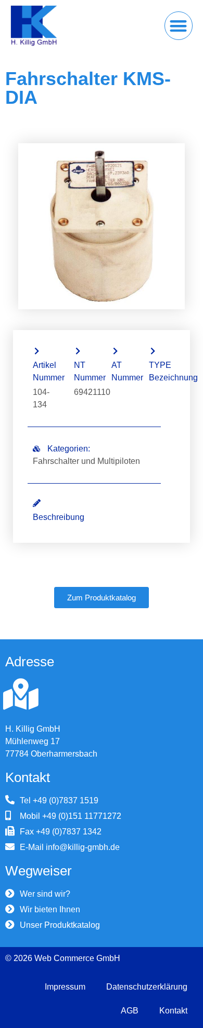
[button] (178, 25)
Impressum (65, 986)
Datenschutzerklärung (146, 986)
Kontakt (173, 1010)
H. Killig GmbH (32, 728)
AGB (129, 1010)
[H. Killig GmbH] (20, 694)
